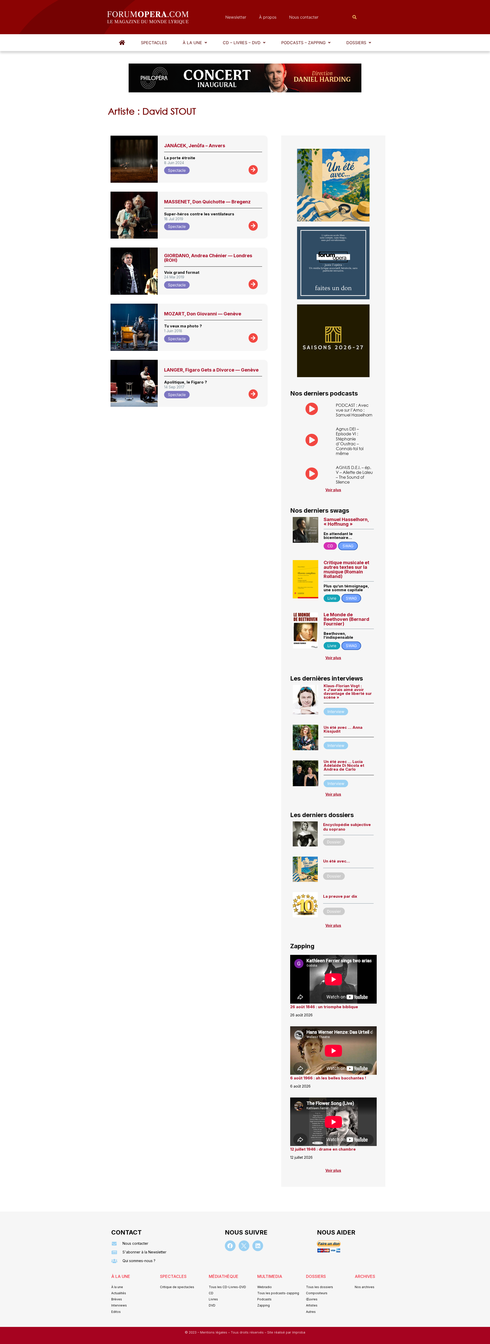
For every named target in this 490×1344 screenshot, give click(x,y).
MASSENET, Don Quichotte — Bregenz (207, 201)
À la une (192, 42)
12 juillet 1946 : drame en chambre (323, 1149)
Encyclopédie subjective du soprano (347, 827)
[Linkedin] (257, 1245)
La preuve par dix (340, 896)
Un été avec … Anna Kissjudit (343, 729)
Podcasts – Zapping (303, 42)
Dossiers (356, 42)
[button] (195, 42)
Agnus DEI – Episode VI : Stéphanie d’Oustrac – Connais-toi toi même (349, 441)
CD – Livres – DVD (242, 42)
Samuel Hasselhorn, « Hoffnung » (346, 522)
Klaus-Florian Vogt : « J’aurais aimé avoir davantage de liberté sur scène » (348, 691)
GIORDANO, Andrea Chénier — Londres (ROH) (208, 258)
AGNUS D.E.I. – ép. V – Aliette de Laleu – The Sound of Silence (354, 475)
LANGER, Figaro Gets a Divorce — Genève (211, 370)
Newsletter (235, 17)
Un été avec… (336, 861)
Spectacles (154, 42)
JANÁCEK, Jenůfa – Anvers (194, 145)
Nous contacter (303, 17)
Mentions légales (214, 1332)
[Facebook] (230, 1245)
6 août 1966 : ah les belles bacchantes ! (328, 1078)
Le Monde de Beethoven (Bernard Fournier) (346, 619)
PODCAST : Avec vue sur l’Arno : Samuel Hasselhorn (354, 409)
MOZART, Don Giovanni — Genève (202, 313)
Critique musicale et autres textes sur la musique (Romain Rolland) (346, 569)
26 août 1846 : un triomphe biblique (324, 1006)
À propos (267, 17)
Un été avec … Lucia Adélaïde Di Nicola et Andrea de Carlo (344, 765)
